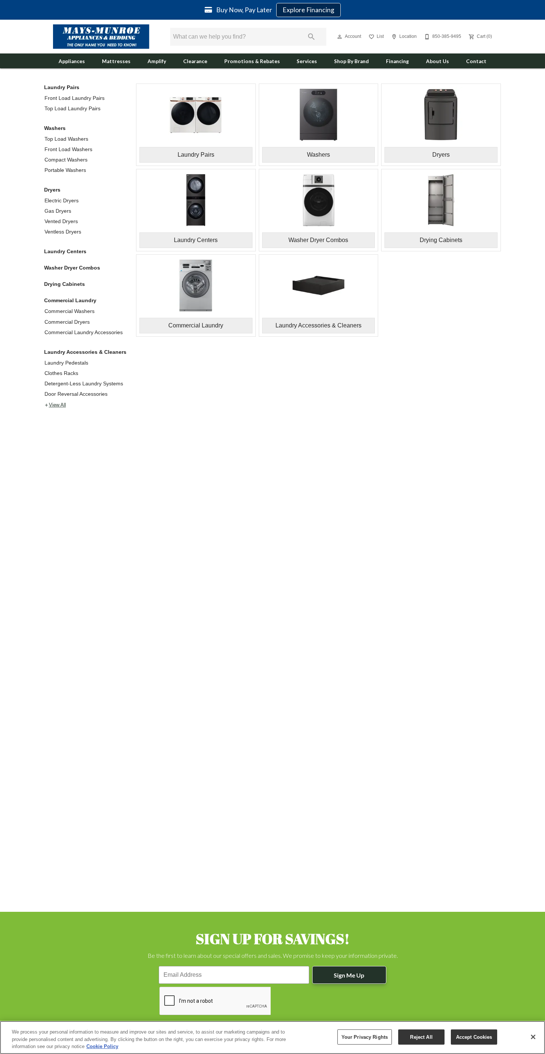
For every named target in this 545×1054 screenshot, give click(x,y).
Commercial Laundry (70, 300)
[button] (339, 36)
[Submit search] (311, 36)
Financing (397, 61)
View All (57, 405)
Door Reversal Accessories (76, 394)
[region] (272, 1037)
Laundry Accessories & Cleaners (85, 352)
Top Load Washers (66, 139)
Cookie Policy (102, 1046)
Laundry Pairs (61, 87)
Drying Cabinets (64, 284)
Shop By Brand (351, 61)
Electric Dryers (61, 200)
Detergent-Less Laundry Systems (83, 383)
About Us (437, 61)
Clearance (195, 61)
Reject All (421, 1037)
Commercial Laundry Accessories (83, 332)
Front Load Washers (68, 149)
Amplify (157, 61)
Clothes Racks (61, 373)
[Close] (533, 1037)
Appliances (72, 61)
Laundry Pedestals (66, 363)
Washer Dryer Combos (72, 268)
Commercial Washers (69, 311)
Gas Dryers (57, 211)
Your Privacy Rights (364, 1037)
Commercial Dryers (67, 322)
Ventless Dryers (62, 232)
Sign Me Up (349, 975)
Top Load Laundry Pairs (72, 108)
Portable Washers (65, 170)
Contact (476, 61)
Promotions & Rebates (252, 61)
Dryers (52, 190)
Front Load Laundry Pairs (74, 98)
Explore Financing (308, 10)
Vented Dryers (61, 221)
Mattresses (116, 61)
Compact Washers (65, 160)
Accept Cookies (474, 1037)
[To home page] (101, 36)
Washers (55, 128)
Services (307, 61)
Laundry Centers (65, 251)
